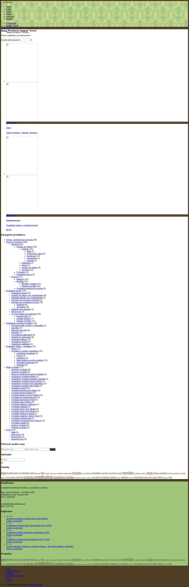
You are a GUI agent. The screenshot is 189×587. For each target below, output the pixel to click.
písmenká (10, 477)
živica (165, 478)
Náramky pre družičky (21, 309)
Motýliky (20, 281)
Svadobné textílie (19, 342)
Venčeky (25, 270)
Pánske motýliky (29, 286)
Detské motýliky (23, 321)
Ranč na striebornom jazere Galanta (27, 374)
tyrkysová (77, 477)
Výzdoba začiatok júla (21, 418)
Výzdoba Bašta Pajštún (22, 393)
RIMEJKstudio (36, 585)
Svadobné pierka (19, 293)
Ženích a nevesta (14, 242)
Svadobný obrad (18, 388)
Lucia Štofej (86, 473)
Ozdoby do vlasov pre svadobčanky (27, 295)
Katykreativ (68, 473)
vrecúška (95, 477)
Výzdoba (10, 16)
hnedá (47, 473)
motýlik (119, 473)
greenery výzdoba (19, 370)
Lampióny (20, 358)
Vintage (30, 261)
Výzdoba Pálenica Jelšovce (23, 404)
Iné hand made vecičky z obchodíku (27, 325)
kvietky (77, 473)
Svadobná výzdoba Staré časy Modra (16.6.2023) (29, 526)
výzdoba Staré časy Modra (23, 409)
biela (3, 472)
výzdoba (104, 477)
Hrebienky (26, 263)
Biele (29, 251)
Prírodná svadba (18, 423)
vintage (88, 477)
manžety (105, 473)
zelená (113, 477)
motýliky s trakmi (140, 473)
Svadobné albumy (19, 339)
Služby (9, 14)
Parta (24, 265)
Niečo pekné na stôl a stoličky (29, 360)
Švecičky (153, 477)
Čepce (19, 356)
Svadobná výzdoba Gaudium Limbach (28, 379)
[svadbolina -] (7, 2)
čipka (145, 477)
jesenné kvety (17, 439)
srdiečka (29, 477)
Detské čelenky (23, 319)
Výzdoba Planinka (19, 407)
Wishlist (9, 580)
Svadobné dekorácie (25, 363)
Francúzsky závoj (34, 254)
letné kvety (16, 437)
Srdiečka (20, 305)
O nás (8, 9)
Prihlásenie (11, 23)
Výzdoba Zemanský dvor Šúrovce (26, 421)
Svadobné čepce (24, 274)
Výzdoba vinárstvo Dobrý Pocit (25, 416)
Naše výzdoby (12, 367)
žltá (170, 477)
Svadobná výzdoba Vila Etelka (25, 386)
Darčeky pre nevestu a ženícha (25, 300)
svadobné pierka (63, 477)
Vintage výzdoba (19, 427)
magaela (96, 473)
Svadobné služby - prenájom (19, 346)
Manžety (20, 279)
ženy (160, 477)
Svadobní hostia (13, 291)
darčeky (26, 473)
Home (9, 6)
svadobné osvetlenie (25, 353)
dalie (13, 432)
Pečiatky (15, 332)
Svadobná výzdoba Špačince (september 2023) (27, 532)
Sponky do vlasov (30, 268)
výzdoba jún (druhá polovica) (24, 397)
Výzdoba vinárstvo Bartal (22, 414)
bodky (10, 473)
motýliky (128, 473)
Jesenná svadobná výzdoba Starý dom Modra (27, 519)
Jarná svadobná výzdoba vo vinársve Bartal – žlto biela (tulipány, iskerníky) (40, 546)
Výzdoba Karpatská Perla (23, 400)
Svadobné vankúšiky (20, 344)
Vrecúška (20, 307)
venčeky (83, 477)
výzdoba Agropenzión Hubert (24, 390)
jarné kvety (16, 434)
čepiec (131, 477)
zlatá (118, 477)
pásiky (3, 477)
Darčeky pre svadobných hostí (25, 302)
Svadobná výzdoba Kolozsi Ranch (26, 381)
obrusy (14, 349)
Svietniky (20, 365)
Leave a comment (14, 521)
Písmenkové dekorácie (21, 335)
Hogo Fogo (53, 473)
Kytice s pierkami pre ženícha (19, 240)
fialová (37, 473)
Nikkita (156, 473)
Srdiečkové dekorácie (21, 337)
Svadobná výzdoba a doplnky (19, 323)
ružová (19, 477)
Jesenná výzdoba (19, 372)
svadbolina (44, 477)
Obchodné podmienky (16, 576)
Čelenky (25, 249)
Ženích (14, 277)
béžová (17, 473)
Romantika (32, 258)
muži (150, 473)
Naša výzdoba (12, 571)
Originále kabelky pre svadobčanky (27, 298)
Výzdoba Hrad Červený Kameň (25, 395)
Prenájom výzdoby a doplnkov (24, 351)
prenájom (163, 473)
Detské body (22, 316)
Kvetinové (31, 256)
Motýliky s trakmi (29, 284)
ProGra (171, 473)
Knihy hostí (16, 312)
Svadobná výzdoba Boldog (23, 376)
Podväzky (20, 272)
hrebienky (60, 473)
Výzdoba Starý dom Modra (23, 411)
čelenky (125, 477)
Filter (52, 449)
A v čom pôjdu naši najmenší (24, 314)
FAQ (8, 578)
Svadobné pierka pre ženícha (29, 288)
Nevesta (15, 244)
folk (42, 473)
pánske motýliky (180, 473)
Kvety (9, 430)
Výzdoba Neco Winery (21, 402)
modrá (112, 473)
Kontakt (9, 19)
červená (138, 477)
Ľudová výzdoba (18, 425)
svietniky (15, 328)
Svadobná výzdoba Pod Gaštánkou (27, 383)
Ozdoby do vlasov (24, 247)
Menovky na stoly (19, 330)
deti (32, 473)
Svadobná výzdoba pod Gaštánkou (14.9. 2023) (28, 539)
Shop (4, 30)
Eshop (9, 11)
